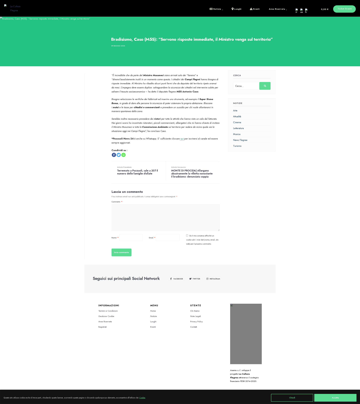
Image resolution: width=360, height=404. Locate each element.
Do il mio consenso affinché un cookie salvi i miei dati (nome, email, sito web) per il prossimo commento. (202, 239)
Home (153, 310)
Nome (115, 237)
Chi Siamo (195, 310)
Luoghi (153, 321)
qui (182, 138)
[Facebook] (114, 155)
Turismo (237, 146)
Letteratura (238, 128)
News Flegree (240, 140)
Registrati (102, 326)
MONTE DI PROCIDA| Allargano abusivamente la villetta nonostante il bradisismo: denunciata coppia (192, 172)
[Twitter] (119, 155)
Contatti (193, 326)
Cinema (237, 122)
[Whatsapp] (123, 155)
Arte (235, 110)
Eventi (153, 326)
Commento (117, 201)
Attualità (237, 116)
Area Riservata (105, 321)
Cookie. (142, 397)
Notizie (153, 316)
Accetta (335, 397)
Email (152, 237)
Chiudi (292, 397)
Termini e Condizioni (108, 310)
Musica (236, 134)
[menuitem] (218, 9)
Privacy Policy (196, 321)
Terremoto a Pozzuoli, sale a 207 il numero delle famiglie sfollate (137, 171)
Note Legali (195, 316)
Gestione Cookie (106, 316)
